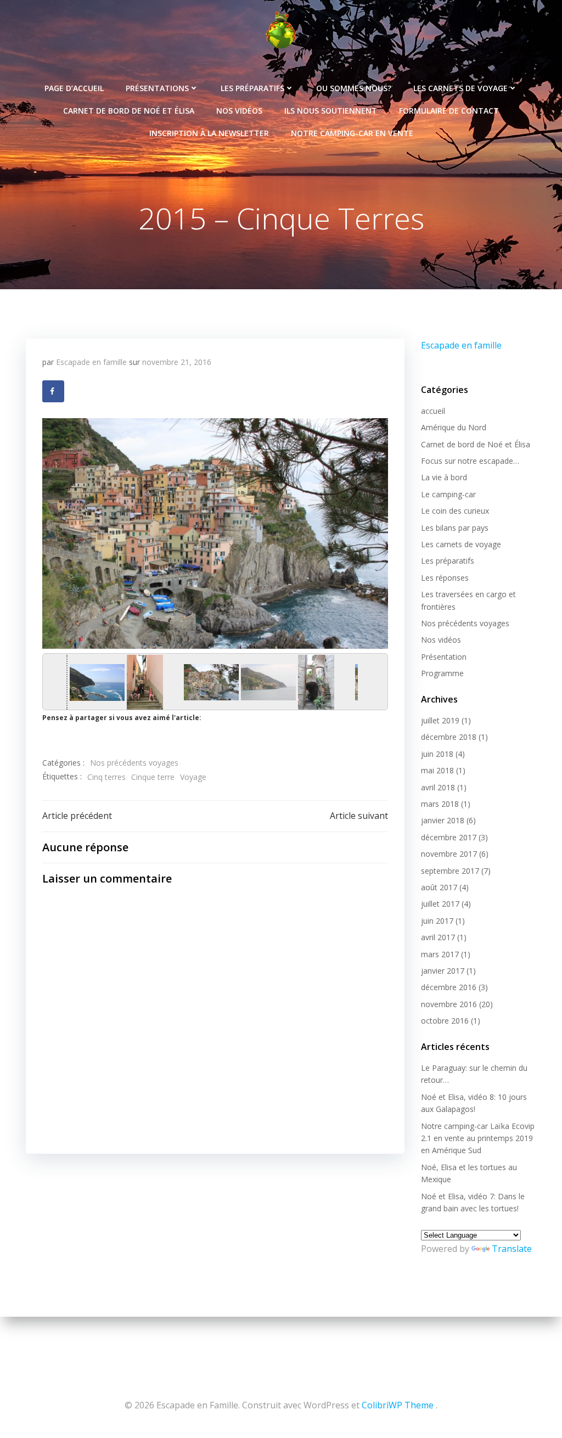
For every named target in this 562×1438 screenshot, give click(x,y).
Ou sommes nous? (353, 88)
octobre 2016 (445, 1020)
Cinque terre (153, 777)
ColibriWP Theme (398, 1405)
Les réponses (445, 577)
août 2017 (439, 887)
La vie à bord (444, 477)
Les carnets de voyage (460, 88)
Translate (512, 1249)
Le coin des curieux (455, 510)
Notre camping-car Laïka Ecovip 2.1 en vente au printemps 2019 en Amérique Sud (478, 1138)
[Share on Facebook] (53, 391)
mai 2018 (437, 770)
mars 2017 (440, 954)
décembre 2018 (448, 737)
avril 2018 (438, 787)
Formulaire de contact (449, 110)
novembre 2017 (449, 854)
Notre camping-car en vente (352, 133)
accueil (433, 411)
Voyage (193, 777)
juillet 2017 (440, 903)
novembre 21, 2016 (176, 362)
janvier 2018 (442, 820)
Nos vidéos (239, 110)
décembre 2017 (448, 837)
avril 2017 (438, 937)
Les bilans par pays (454, 528)
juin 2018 (437, 754)
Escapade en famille (91, 362)
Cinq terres (106, 777)
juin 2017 (437, 920)
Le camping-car (448, 494)
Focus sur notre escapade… (470, 461)
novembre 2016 (449, 1004)
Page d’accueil (74, 88)
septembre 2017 (450, 871)
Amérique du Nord (453, 427)
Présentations (157, 88)
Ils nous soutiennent (330, 110)
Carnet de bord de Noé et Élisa (128, 110)
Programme (442, 673)
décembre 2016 (448, 987)
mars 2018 (440, 804)
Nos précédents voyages (134, 762)
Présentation (444, 656)
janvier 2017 (442, 970)
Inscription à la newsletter (209, 133)
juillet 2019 (440, 720)
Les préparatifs (252, 88)
